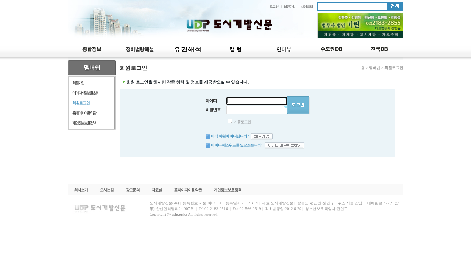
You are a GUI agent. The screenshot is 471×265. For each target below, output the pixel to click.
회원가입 (78, 83)
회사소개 (81, 190)
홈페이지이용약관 (84, 113)
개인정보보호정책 (84, 123)
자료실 (157, 190)
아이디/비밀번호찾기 (85, 93)
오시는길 (107, 190)
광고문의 (133, 190)
